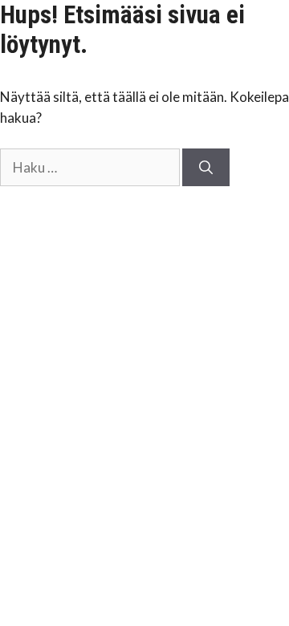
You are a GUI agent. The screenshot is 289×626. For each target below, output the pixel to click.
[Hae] (206, 167)
